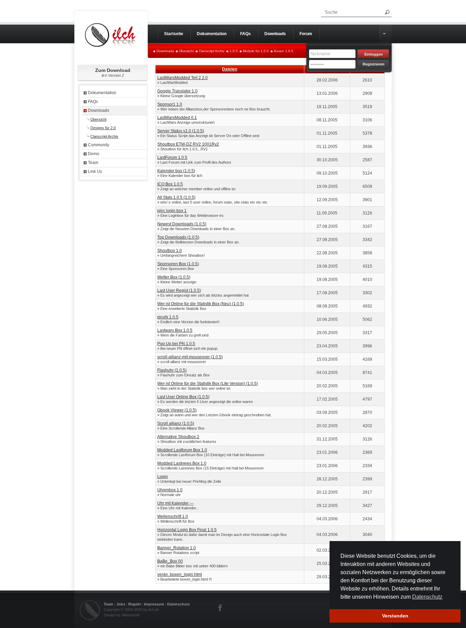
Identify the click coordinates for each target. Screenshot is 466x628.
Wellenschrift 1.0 (172, 516)
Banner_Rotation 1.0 (176, 547)
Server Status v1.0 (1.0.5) (180, 131)
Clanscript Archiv (211, 51)
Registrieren (373, 64)
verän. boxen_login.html (179, 574)
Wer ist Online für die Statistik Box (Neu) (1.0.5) (200, 303)
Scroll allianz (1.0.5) (175, 423)
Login (162, 476)
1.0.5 (234, 51)
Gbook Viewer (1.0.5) (176, 410)
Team (93, 162)
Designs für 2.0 (103, 128)
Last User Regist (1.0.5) (179, 290)
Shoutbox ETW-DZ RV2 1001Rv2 (188, 144)
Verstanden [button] (395, 615)
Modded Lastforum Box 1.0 (182, 450)
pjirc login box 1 (172, 210)
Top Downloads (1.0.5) (178, 237)
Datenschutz (178, 604)
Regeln (134, 604)
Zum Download (112, 72)
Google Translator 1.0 (177, 91)
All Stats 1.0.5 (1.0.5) (176, 197)
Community (98, 145)
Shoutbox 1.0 (169, 250)
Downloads (165, 51)
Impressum (154, 604)
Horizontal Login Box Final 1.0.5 (187, 529)
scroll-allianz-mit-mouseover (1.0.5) (190, 357)
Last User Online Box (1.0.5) (183, 396)
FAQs (93, 101)
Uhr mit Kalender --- (175, 503)
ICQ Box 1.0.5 (170, 184)
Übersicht (186, 51)
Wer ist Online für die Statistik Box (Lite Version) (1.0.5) (207, 383)
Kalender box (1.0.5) (176, 170)
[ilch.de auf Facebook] (220, 608)
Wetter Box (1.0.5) (173, 277)
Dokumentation (102, 92)
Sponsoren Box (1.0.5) (178, 263)
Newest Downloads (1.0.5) (181, 224)
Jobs (120, 604)
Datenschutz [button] (427, 597)
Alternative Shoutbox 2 (178, 436)
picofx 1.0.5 (167, 317)
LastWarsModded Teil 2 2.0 (182, 77)
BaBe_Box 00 (170, 561)
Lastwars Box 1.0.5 (174, 330)
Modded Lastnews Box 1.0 (181, 463)
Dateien (229, 69)
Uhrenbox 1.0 (170, 490)
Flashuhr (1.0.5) (172, 370)
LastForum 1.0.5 (172, 157)
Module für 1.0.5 (256, 51)
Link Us (95, 171)
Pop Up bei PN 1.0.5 (176, 343)
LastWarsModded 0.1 (177, 117)
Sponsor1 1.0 (169, 104)
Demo (93, 153)
